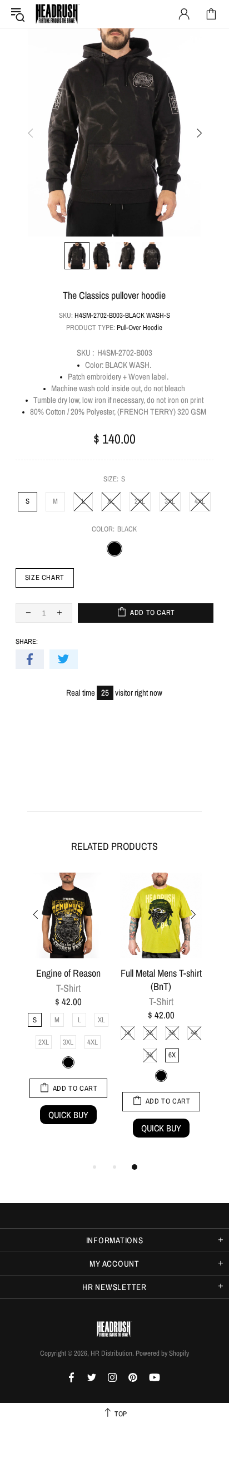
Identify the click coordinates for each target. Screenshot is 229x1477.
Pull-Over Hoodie (139, 327)
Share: (27, 641)
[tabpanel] (68, 1010)
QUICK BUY (68, 1115)
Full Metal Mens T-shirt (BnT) (161, 980)
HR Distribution (58, 14)
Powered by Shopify (162, 1353)
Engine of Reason (68, 973)
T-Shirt (68, 988)
